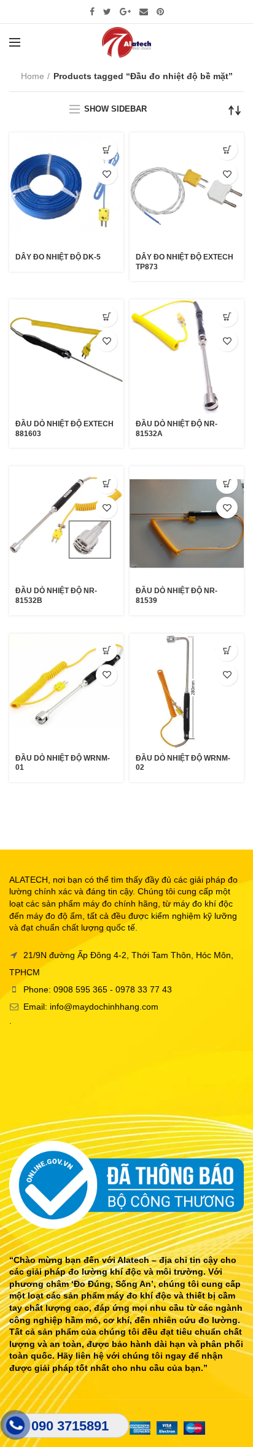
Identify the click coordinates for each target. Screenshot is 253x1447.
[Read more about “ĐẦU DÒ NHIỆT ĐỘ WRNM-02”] (227, 650)
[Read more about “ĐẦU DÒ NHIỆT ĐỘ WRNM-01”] (106, 650)
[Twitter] (107, 12)
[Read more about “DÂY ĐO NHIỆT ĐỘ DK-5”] (106, 149)
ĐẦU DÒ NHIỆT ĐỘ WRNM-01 (62, 763)
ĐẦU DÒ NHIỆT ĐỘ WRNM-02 (183, 763)
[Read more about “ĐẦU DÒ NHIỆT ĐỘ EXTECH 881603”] (106, 316)
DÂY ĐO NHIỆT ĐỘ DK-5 (58, 257)
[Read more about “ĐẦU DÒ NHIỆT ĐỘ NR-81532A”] (227, 316)
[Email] (143, 12)
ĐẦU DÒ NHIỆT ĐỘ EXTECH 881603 (64, 429)
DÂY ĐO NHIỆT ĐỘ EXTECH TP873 (184, 262)
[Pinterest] (160, 12)
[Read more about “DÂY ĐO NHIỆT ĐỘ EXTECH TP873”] (227, 149)
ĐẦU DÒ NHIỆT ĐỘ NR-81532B (56, 595)
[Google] (125, 12)
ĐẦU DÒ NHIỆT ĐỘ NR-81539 (176, 595)
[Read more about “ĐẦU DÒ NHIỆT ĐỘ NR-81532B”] (106, 483)
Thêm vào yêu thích (106, 174)
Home (32, 76)
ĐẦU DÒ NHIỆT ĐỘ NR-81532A (176, 429)
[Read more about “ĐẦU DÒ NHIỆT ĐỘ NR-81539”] (227, 483)
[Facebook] (92, 12)
